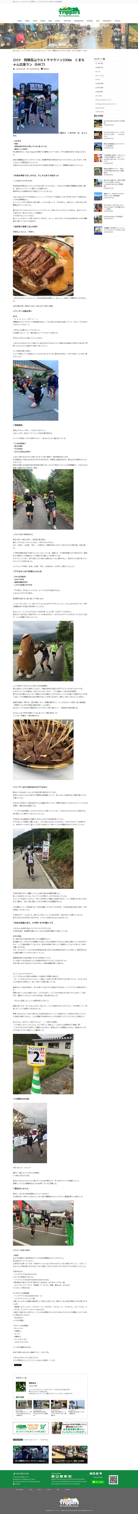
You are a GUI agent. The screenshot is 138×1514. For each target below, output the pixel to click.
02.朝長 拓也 (28, 1408)
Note (39, 1489)
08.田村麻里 (99, 91)
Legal (30, 1489)
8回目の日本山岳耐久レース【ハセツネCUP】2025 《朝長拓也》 (58, 1413)
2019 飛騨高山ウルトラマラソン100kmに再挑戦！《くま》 (34, 1360)
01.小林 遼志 (99, 63)
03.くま (97, 71)
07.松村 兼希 (99, 87)
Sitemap (67, 1489)
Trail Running (99, 111)
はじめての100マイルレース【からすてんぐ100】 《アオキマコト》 (114, 134)
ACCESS (17, 1484)
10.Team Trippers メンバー (31, 1439)
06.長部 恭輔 (99, 83)
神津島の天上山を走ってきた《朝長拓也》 (76, 1412)
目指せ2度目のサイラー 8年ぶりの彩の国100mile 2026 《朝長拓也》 (24, 1413)
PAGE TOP (133, 1406)
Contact (49, 1489)
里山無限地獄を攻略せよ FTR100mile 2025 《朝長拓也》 (40, 1413)
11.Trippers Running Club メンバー (106, 104)
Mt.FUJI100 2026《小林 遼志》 (113, 216)
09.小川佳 (98, 96)
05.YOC (97, 79)
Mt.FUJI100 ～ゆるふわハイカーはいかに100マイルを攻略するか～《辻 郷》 (114, 207)
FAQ (58, 1489)
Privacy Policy (19, 1489)
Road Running (44, 1439)
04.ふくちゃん (99, 75)
